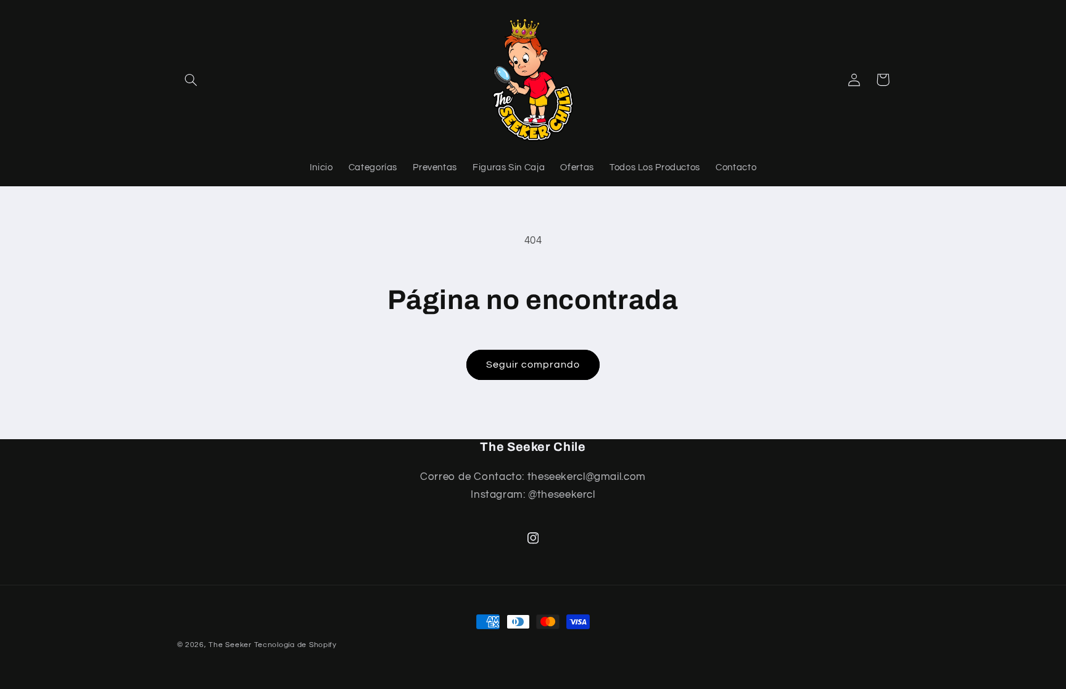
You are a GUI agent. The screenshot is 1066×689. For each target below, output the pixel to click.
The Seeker (230, 645)
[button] (191, 79)
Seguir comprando (533, 364)
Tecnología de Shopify (295, 645)
